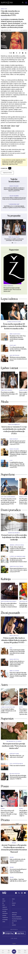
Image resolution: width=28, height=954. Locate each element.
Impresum (14, 914)
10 (6, 449)
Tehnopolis (5, 917)
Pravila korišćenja (16, 916)
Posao (3, 808)
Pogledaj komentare (7, 172)
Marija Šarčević (8, 285)
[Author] (14, 268)
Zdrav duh (4, 9)
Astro (21, 707)
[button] (12, 242)
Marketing (14, 912)
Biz (3, 903)
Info (3, 899)
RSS (13, 923)
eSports (4, 915)
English (14, 903)
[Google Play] (8, 933)
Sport (3, 901)
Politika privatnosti (17, 918)
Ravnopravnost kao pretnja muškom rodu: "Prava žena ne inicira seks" (12, 289)
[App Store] (19, 933)
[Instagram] (22, 893)
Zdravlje (4, 907)
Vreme (13, 905)
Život (3, 905)
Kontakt (14, 925)
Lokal (3, 921)
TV (12, 901)
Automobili (5, 919)
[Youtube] (25, 893)
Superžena (5, 913)
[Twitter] (19, 893)
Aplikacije (14, 921)
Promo (14, 843)
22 (9, 168)
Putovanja (5, 909)
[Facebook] (16, 893)
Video (13, 899)
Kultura (4, 911)
